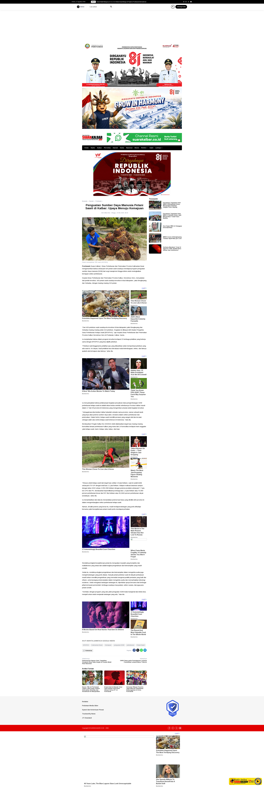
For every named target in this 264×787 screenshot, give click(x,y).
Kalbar (99, 148)
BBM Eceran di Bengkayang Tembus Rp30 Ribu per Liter (172, 237)
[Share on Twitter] (137, 650)
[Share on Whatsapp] (141, 650)
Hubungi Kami (181, 6)
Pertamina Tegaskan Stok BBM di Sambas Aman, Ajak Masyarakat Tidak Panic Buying (172, 216)
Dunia (122, 148)
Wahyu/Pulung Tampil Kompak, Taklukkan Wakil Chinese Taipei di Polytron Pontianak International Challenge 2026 (122, 2)
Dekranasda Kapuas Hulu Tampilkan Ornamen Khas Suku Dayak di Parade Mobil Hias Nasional (96, 662)
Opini (151, 148)
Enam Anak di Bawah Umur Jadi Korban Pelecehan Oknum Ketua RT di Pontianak (113, 689)
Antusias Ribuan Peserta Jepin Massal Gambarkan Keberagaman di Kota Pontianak (134, 689)
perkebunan (130, 645)
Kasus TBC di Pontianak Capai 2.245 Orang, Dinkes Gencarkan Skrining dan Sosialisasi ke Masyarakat (91, 689)
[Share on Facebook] (134, 650)
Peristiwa (107, 148)
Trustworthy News (88, 714)
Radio (93, 148)
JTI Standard (87, 718)
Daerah (115, 148)
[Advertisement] (132, 25)
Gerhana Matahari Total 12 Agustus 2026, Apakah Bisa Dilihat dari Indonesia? (172, 248)
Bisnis (137, 148)
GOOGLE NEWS (109, 641)
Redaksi (85, 701)
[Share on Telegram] (145, 650)
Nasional (129, 148)
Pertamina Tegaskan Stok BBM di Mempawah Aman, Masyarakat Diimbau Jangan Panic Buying (172, 205)
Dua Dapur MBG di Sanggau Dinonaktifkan (172, 226)
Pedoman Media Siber (90, 705)
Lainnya (158, 148)
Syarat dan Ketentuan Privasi (93, 710)
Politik (143, 148)
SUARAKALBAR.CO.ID (97, 728)
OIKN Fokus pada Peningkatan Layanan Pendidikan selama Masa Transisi (133, 661)
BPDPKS (86, 645)
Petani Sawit (141, 645)
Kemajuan (108, 645)
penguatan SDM (119, 645)
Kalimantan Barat (97, 645)
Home (86, 148)
